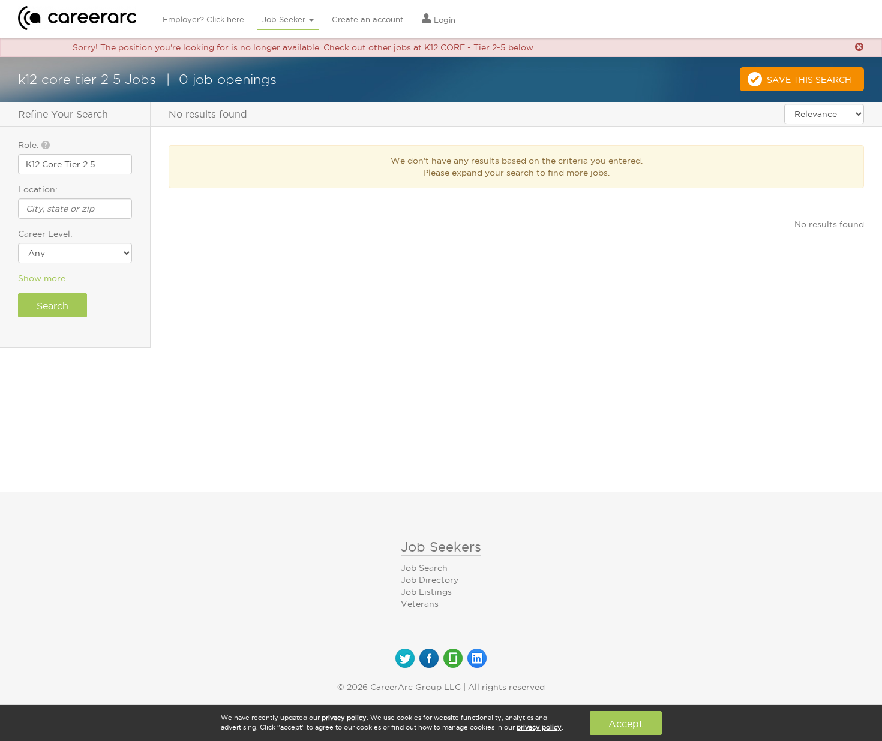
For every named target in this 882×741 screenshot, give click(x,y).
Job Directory (429, 580)
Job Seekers (441, 547)
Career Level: (45, 234)
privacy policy (344, 717)
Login (443, 20)
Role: (29, 145)
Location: (38, 189)
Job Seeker (285, 19)
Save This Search (809, 80)
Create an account (367, 19)
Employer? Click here (203, 19)
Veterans (420, 604)
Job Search (424, 568)
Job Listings (426, 592)
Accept (625, 723)
